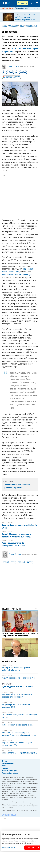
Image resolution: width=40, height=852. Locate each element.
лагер (29, 562)
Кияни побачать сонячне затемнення (18, 724)
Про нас (4, 761)
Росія (5, 562)
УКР (32, 3)
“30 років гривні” (22, 8)
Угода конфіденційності (10, 773)
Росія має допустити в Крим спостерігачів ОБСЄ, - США (14, 544)
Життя (22, 25)
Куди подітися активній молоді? (17, 686)
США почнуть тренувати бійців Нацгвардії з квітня (19, 715)
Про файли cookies (8, 847)
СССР (13, 562)
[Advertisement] (20, 197)
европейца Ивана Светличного (17, 270)
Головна (4, 25)
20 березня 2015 (31, 25)
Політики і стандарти (9, 770)
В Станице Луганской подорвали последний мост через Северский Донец (19, 733)
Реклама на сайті (8, 763)
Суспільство (13, 25)
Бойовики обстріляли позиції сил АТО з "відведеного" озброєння (18, 695)
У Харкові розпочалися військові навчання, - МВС (16, 705)
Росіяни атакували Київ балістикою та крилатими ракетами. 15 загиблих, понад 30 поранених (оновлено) (25, 19)
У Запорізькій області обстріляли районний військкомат (16, 668)
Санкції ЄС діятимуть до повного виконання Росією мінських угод (16, 535)
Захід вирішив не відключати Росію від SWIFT (19, 526)
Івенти (4, 766)
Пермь (20, 562)
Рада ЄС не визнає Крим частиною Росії (19, 677)
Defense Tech (7, 8)
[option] (20, 17)
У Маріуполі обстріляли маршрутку (19, 752)
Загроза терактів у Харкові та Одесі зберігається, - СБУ (17, 743)
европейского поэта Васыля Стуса (17, 274)
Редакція (5, 768)
